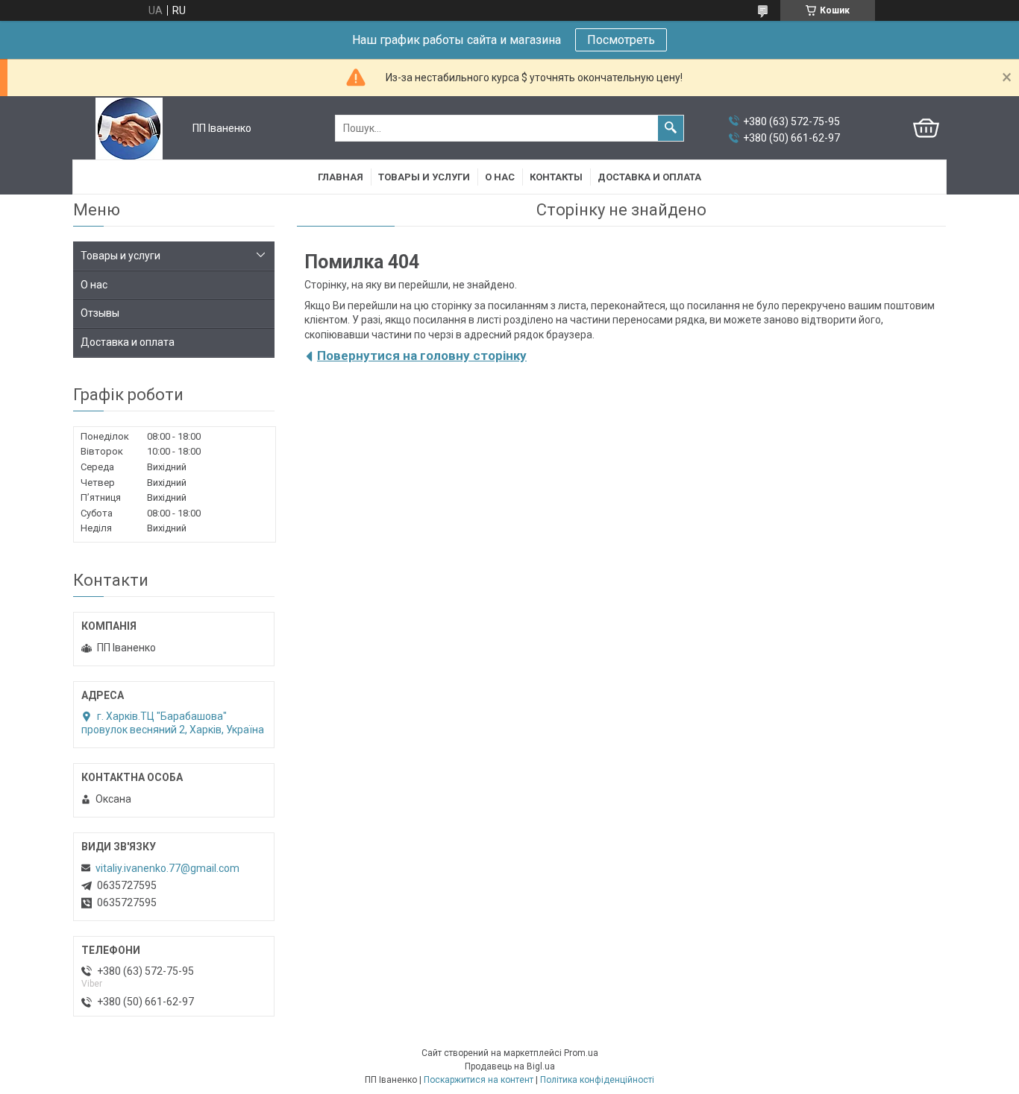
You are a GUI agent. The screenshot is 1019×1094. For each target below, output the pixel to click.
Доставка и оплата (649, 177)
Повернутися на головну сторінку (422, 355)
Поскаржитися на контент (478, 1080)
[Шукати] (670, 128)
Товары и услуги (424, 177)
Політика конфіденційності (597, 1080)
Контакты (556, 177)
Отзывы (100, 313)
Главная (340, 177)
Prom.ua (581, 1053)
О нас (500, 177)
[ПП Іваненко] (129, 128)
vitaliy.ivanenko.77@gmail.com (167, 868)
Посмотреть (621, 40)
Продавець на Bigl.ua (510, 1066)
